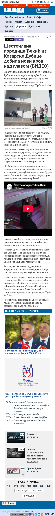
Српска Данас (34, 468)
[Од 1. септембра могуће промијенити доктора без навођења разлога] (27, 374)
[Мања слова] (47, 37)
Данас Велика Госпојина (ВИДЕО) (27, 417)
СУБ (41, 486)
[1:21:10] (16, 452)
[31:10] (16, 437)
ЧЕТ (29, 486)
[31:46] (16, 471)
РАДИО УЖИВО (39, 5)
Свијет (18, 22)
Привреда (42, 22)
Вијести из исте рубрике (22, 311)
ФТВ (52, 514)
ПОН (9, 486)
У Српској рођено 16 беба (22, 414)
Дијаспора (34, 26)
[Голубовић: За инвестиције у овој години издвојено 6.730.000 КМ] (27, 330)
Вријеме (9, 31)
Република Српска (14, 17)
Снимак (31, 449)
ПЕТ (35, 486)
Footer (11, 503)
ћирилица (14, 2)
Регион (8, 22)
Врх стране (18, 514)
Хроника (29, 22)
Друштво (21, 26)
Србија (37, 17)
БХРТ (47, 514)
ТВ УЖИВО (14, 5)
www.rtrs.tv (30, 511)
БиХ (29, 17)
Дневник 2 (32, 434)
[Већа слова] (50, 37)
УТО (16, 486)
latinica (5, 2)
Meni (44, 10)
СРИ (22, 486)
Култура (9, 26)
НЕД (48, 486)
